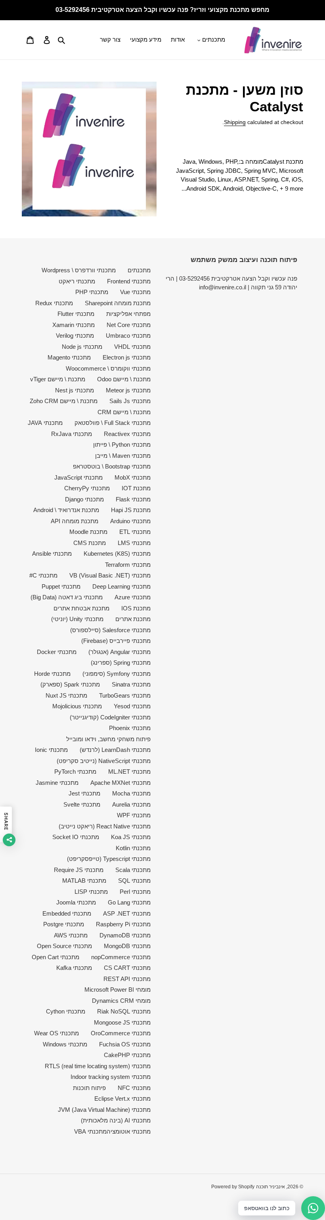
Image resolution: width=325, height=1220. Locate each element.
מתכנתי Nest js (74, 390)
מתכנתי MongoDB (127, 946)
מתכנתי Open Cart (55, 957)
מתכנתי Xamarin (73, 324)
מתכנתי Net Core (129, 324)
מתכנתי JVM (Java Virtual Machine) (104, 1109)
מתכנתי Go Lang (129, 902)
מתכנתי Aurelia (131, 804)
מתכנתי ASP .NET (127, 913)
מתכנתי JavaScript (78, 477)
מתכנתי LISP (91, 891)
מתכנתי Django (84, 499)
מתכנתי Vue (135, 292)
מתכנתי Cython (65, 1011)
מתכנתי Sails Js (130, 401)
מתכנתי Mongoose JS (122, 1022)
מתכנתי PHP (91, 292)
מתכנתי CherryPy (87, 488)
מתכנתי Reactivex (127, 433)
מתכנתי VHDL (132, 346)
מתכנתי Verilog (75, 335)
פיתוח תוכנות (89, 1087)
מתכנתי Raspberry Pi (123, 924)
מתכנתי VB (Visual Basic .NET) (110, 575)
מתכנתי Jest (84, 793)
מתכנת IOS (136, 608)
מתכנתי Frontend (129, 281)
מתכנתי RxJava (71, 433)
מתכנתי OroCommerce (121, 1033)
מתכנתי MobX (133, 477)
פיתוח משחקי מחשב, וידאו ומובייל (108, 739)
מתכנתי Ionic (51, 749)
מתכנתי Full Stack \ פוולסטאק (113, 422)
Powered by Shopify (232, 1186)
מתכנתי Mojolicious (77, 706)
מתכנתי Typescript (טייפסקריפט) (109, 858)
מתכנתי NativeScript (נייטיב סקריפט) (104, 760)
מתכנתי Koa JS (131, 837)
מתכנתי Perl (135, 891)
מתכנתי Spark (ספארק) (70, 684)
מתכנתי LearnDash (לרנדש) (115, 749)
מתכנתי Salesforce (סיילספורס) (110, 630)
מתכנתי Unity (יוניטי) (77, 619)
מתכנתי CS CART (127, 967)
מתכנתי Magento (69, 357)
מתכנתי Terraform (128, 564)
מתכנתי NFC (134, 1087)
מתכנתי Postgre (63, 924)
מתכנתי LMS (134, 542)
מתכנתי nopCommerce (121, 957)
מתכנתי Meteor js (128, 390)
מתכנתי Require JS (78, 869)
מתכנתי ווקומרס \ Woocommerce (108, 368)
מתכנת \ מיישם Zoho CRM (64, 401)
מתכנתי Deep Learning (121, 586)
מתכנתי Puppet (61, 586)
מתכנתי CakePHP (127, 1055)
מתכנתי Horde (52, 673)
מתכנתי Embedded (66, 913)
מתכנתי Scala (133, 869)
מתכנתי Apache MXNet (120, 782)
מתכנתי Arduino (130, 521)
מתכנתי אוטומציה (129, 1131)
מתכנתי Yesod (132, 706)
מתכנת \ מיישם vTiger (57, 379)
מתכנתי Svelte (81, 804)
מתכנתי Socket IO (75, 837)
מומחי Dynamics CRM (121, 1000)
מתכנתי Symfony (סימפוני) (116, 673)
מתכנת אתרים (133, 619)
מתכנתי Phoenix (130, 728)
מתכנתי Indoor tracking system (111, 1076)
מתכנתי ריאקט (77, 281)
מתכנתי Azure (133, 597)
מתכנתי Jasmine (57, 782)
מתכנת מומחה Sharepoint (118, 303)
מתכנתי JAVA (45, 422)
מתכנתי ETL (135, 531)
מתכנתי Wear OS (56, 1033)
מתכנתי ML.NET (129, 771)
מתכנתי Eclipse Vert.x (122, 1098)
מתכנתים (139, 270)
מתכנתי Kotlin (133, 848)
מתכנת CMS (89, 542)
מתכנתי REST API (127, 978)
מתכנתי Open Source (64, 946)
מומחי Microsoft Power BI (117, 989)
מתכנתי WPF (134, 815)
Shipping (235, 122)
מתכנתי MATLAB (84, 880)
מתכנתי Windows (65, 1044)
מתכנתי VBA (90, 1131)
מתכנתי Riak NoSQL (124, 1011)
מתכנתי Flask (133, 499)
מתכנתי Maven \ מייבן (123, 455)
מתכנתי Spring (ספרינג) (121, 662)
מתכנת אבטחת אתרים (81, 608)
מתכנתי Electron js (127, 357)
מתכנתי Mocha (131, 793)
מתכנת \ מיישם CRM (124, 412)
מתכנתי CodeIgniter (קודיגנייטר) (110, 717)
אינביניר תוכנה (270, 1186)
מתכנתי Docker (56, 651)
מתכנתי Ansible (52, 553)
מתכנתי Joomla (76, 902)
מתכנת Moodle (88, 531)
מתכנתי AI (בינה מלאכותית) (116, 1120)
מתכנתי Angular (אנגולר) (119, 651)
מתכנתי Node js (82, 346)
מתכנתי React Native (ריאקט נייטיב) (105, 826)
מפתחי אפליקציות (128, 313)
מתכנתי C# (43, 575)
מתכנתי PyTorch (75, 771)
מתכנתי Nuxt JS (66, 695)
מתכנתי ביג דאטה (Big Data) (67, 597)
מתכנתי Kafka (74, 967)
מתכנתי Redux (54, 303)
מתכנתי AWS (71, 935)
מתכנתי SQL (134, 880)
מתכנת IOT (136, 488)
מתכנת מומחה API (74, 521)
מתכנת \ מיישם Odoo (124, 379)
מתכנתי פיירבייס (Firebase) (116, 640)
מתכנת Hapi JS (131, 510)
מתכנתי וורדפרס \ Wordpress (79, 270)
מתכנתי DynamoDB (125, 935)
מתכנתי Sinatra (131, 684)
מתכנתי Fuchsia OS (125, 1044)
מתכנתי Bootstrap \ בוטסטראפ (112, 466)
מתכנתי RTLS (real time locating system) (98, 1066)
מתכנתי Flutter (75, 313)
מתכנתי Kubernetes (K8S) (117, 553)
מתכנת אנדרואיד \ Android (66, 510)
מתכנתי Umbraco (128, 335)
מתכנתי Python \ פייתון (122, 444)
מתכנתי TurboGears (125, 695)
